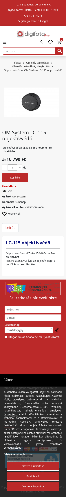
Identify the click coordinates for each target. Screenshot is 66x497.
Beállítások (33, 476)
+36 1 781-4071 (33, 15)
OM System (19, 196)
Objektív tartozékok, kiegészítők (31, 66)
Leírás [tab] (10, 227)
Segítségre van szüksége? (33, 21)
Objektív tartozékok (37, 62)
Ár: (4, 160)
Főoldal (17, 62)
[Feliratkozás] (57, 330)
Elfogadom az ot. (34, 337)
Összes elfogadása (33, 486)
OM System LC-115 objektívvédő (43, 70)
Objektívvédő (11, 70)
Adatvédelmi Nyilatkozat (41, 337)
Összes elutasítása (33, 466)
